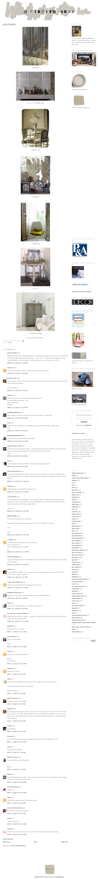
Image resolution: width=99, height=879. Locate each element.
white (73, 629)
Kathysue (10, 708)
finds (73, 523)
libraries (74, 574)
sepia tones (75, 610)
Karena (9, 651)
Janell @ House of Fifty (14, 446)
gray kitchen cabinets (78, 550)
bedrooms (75, 490)
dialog (9, 818)
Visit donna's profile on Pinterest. (82, 291)
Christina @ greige (13, 556)
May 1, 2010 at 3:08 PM (16, 674)
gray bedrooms (76, 535)
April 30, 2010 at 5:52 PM (17, 608)
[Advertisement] (79, 142)
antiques (74, 480)
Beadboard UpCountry (14, 592)
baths (73, 487)
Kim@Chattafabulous (13, 412)
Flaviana (9, 395)
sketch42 (10, 626)
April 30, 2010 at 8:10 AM (17, 407)
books (74, 499)
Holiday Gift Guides (78, 473)
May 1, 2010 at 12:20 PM (16, 663)
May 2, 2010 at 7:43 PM (16, 769)
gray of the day (76, 552)
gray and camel (76, 533)
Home (36, 842)
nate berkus (75, 589)
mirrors (74, 584)
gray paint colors (77, 555)
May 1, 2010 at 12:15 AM (16, 631)
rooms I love (75, 601)
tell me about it (76, 617)
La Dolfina (10, 539)
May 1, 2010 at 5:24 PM (16, 693)
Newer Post (6, 842)
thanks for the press (78, 620)
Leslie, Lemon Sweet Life (15, 582)
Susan (9, 747)
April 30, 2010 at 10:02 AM (18, 481)
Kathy (9, 603)
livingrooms (75, 576)
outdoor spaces (76, 593)
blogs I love (75, 495)
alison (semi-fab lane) (13, 471)
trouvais (9, 736)
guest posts (75, 557)
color (73, 509)
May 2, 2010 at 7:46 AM (16, 752)
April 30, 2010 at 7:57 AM (17, 390)
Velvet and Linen (12, 757)
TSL (8, 461)
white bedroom (76, 631)
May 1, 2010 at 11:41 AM (16, 646)
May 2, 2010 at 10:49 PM (16, 782)
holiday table (76, 564)
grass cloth (75, 528)
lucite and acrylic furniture (79, 579)
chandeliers (75, 502)
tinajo (9, 679)
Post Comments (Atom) (18, 845)
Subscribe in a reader (78, 433)
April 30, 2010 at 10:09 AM (18, 492)
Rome (74, 475)
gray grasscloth (76, 545)
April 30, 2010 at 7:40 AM (17, 363)
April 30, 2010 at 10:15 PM (18, 621)
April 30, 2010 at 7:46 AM (17, 373)
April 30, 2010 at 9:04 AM (17, 430)
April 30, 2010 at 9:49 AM (17, 456)
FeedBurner (88, 425)
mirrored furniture (77, 581)
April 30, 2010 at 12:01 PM (18, 535)
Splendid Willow (12, 516)
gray (10, 342)
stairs (73, 613)
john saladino (76, 567)
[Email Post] (22, 340)
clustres (9, 726)
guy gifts (74, 560)
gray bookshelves (77, 538)
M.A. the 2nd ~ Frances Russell (16, 613)
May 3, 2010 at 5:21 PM (16, 813)
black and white (76, 492)
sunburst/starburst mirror (79, 615)
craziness (75, 511)
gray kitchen (75, 547)
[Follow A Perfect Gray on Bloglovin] (80, 285)
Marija (9, 774)
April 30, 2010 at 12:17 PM (18, 552)
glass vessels (76, 526)
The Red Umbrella (12, 787)
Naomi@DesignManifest (14, 435)
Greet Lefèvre (11, 636)
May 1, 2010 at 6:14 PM (16, 721)
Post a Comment (8, 839)
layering (74, 572)
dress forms (75, 516)
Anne (8, 423)
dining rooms (76, 514)
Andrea (9, 569)
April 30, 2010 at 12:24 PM (18, 564)
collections (75, 507)
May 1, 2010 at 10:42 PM (16, 742)
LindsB (9, 829)
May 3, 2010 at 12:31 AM (16, 792)
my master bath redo (78, 586)
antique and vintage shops (80, 478)
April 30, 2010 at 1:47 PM (17, 577)
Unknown (10, 367)
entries (74, 519)
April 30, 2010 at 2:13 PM (17, 587)
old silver (74, 591)
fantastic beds (76, 521)
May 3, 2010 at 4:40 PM (16, 803)
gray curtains (76, 543)
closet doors (75, 504)
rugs (73, 603)
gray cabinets (76, 540)
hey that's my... (76, 562)
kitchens (74, 569)
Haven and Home (12, 698)
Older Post (64, 842)
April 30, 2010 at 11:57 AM (17, 511)
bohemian (75, 497)
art (72, 482)
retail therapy (76, 598)
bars (73, 485)
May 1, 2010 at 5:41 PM (16, 704)
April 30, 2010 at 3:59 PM (17, 598)
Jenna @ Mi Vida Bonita (14, 808)
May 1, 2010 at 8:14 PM (16, 731)
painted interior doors (78, 596)
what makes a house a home (81, 627)
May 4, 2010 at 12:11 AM (16, 824)
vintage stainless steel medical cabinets (84, 622)
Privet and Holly (12, 353)
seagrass (74, 608)
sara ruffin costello (77, 605)
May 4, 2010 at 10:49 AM (16, 834)
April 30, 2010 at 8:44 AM (17, 418)
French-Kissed (11, 496)
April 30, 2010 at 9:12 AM (17, 441)
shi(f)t (9, 797)
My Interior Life (11, 378)
